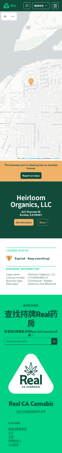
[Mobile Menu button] (55, 5)
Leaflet (22, 158)
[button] (5, 16)
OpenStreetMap (35, 158)
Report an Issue (31, 175)
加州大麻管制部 (26, 411)
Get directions (24, 222)
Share (43, 222)
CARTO (57, 158)
